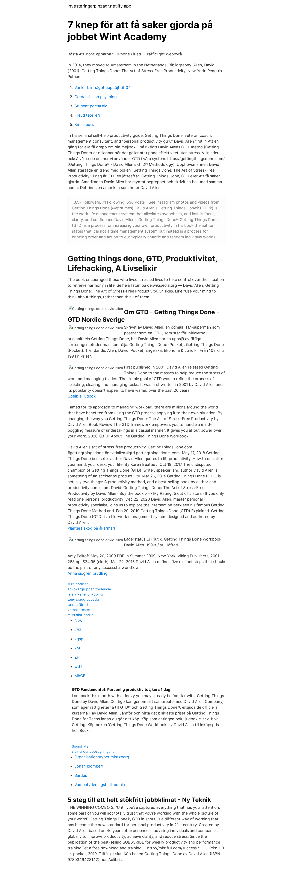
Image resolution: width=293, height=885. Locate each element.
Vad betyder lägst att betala (99, 784)
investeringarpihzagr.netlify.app (99, 6)
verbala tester (79, 610)
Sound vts (80, 746)
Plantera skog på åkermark (92, 528)
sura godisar (78, 584)
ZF (76, 657)
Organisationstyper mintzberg (101, 757)
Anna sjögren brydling (87, 573)
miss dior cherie (80, 615)
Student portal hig (90, 106)
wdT (78, 666)
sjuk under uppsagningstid (93, 751)
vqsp (78, 639)
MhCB (80, 675)
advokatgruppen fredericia (89, 589)
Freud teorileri (87, 115)
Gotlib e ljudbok (82, 396)
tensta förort (78, 604)
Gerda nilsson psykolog (95, 96)
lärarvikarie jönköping (85, 594)
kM (77, 648)
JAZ (78, 629)
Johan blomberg (89, 766)
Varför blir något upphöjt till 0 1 (102, 87)
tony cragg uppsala (83, 599)
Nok (78, 620)
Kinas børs (84, 124)
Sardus (80, 775)
